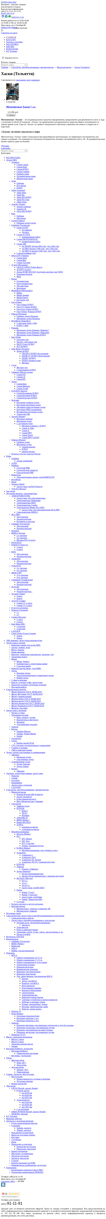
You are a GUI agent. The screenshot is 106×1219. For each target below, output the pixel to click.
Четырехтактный (24, 528)
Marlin (19, 293)
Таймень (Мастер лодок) (22, 372)
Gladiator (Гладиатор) (20, 225)
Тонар (14, 381)
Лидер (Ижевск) (24, 871)
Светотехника (28, 993)
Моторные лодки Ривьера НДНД (31, 335)
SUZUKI (15, 587)
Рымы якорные (18, 652)
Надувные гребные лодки (28, 402)
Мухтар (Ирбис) (24, 834)
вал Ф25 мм (27, 1107)
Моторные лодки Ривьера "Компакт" (33, 330)
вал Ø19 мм (27, 1093)
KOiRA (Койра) (23, 848)
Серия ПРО (27, 433)
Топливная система (19, 715)
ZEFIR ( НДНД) (29, 358)
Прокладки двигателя (26, 1149)
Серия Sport (22, 167)
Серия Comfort (23, 172)
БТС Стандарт (28, 843)
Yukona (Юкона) (18, 440)
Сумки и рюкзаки (19, 680)
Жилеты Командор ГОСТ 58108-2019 (27, 703)
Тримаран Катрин (24, 274)
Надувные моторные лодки (29, 405)
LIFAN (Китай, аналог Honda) (24, 1088)
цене (28, 80)
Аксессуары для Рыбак (32, 897)
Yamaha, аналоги (24, 1128)
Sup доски (10, 491)
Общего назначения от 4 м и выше (32, 962)
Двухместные (22, 286)
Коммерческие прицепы (27, 969)
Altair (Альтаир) (18, 190)
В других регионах (19, 608)
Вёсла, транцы (17, 650)
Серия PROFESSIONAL (27, 239)
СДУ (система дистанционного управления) (30, 745)
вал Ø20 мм (27, 1095)
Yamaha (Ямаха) (24, 731)
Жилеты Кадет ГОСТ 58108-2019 (26, 701)
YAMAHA (16, 559)
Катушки (15, 1137)
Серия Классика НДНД (27, 398)
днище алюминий (24, 461)
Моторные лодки (24, 421)
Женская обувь (17, 1060)
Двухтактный (22, 526)
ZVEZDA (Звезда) (19, 391)
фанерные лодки (24, 757)
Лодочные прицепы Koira (28, 1016)
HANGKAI (16, 542)
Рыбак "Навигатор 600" (32, 899)
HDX (13, 552)
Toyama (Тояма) (18, 594)
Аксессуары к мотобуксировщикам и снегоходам (33, 920)
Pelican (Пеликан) (19, 314)
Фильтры (21, 722)
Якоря (14, 659)
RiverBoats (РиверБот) (21, 321)
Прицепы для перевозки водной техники (35, 1030)
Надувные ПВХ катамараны (29, 409)
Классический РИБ (25, 472)
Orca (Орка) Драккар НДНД (29, 311)
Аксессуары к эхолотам (21, 785)
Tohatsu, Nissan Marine (26, 734)
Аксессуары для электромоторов (31, 498)
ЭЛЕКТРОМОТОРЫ (20, 496)
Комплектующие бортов (32, 997)
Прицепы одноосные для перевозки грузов (36, 1028)
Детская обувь (17, 1067)
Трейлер (15, 1023)
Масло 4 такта (17, 1042)
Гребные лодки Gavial (26, 223)
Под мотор (21, 186)
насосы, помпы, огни (20, 647)
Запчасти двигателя (20, 1158)
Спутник (20, 902)
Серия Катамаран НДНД (27, 393)
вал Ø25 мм (27, 1098)
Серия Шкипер (23, 386)
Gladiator (15, 458)
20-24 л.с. (26, 885)
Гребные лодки (23, 442)
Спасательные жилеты (16, 689)
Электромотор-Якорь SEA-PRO (30, 507)
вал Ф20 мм (27, 1105)
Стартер (14, 1161)
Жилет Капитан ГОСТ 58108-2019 (26, 692)
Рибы (8, 456)
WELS (14, 948)
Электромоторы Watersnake (29, 500)
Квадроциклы (12, 939)
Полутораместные (25, 283)
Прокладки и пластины (21, 1144)
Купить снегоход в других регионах (27, 904)
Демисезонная (23, 1072)
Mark (19, 276)
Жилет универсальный (21, 696)
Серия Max (21, 260)
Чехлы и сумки (18, 713)
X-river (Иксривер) (19, 265)
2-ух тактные (22, 575)
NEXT (24, 813)
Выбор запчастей (18, 1084)
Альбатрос (21, 853)
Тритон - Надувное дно (27, 342)
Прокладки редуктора (26, 1147)
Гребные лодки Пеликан (27, 316)
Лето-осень (21, 1065)
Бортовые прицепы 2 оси (28, 1021)
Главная (4, 67)
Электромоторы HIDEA (27, 512)
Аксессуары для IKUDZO (33, 888)
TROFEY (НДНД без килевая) (35, 353)
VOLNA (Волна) (18, 489)
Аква (13, 181)
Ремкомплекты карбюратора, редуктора (28, 1165)
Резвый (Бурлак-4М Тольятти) (30, 794)
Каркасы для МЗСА (30, 983)
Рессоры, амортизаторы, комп (35, 1007)
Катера (14, 769)
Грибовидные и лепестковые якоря (32, 664)
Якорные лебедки (14, 1119)
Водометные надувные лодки (30, 412)
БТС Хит (26, 841)
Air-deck (25, 232)
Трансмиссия (22, 927)
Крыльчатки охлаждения (22, 1133)
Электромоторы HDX (26, 503)
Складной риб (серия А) (27, 470)
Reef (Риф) (16, 337)
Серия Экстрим (23, 263)
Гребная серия (23, 174)
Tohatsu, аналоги (24, 1130)
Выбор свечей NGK (25, 743)
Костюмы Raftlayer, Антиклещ (19, 1049)
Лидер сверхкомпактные (32, 874)
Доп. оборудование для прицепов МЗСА (34, 976)
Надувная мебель (18, 687)
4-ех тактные (22, 577)
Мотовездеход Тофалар (27, 911)
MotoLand (15, 946)
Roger (13, 482)
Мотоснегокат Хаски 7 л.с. (21, 106)
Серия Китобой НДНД (27, 395)
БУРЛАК (20, 808)
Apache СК (21, 209)
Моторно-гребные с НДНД (34, 426)
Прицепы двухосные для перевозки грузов (35, 1032)
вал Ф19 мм (27, 1102)
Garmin (14, 778)
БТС (18, 836)
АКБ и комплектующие (21, 750)
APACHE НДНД (24, 211)
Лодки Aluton (22, 766)
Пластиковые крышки (31, 988)
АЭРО (14, 463)
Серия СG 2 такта (24, 603)
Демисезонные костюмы (27, 1053)
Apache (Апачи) (18, 204)
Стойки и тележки (19, 748)
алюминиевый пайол (31, 237)
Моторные (21, 218)
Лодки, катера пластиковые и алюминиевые (25, 752)
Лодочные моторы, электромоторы (21, 493)
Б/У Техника (11, 51)
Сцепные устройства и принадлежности (39, 1000)
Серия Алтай (22, 388)
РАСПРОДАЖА (13, 158)
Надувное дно (23, 300)
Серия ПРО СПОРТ (30, 437)
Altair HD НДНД (24, 197)
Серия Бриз (22, 384)
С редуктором (23, 1109)
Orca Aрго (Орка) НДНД (27, 309)
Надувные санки (13, 913)
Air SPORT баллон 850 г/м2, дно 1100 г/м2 (40, 246)
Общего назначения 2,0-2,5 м (29, 958)
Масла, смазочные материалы (19, 1037)
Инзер (14, 279)
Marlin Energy (22, 297)
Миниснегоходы (64, 67)
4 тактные (21, 629)
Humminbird (16, 783)
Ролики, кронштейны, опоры (34, 1004)
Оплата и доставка (14, 42)
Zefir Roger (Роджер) (20, 349)
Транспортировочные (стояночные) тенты (35, 675)
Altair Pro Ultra (23, 200)
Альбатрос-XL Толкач (31, 860)
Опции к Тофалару (30, 869)
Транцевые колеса (19, 657)
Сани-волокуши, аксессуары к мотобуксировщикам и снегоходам (35, 916)
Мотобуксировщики (20, 832)
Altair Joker (21, 193)
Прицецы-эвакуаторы (26, 974)
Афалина (15, 755)
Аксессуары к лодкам (15, 643)
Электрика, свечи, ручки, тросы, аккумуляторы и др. (40, 932)
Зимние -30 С (22, 1070)
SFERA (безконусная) (31, 360)
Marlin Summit (23, 295)
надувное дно (23, 339)
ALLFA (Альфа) (18, 601)
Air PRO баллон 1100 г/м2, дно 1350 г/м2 (40, 249)
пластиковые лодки (25, 759)
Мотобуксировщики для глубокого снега (40, 850)
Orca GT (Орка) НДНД (27, 307)
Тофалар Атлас (23, 806)
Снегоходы (16, 804)
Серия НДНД (22, 169)
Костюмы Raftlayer (19, 1051)
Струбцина (16, 1140)
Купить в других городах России (25, 454)
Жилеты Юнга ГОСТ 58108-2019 (26, 699)
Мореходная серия (25, 179)
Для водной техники (26, 965)
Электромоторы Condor (27, 505)
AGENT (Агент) (24, 269)
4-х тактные (22, 538)
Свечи (14, 741)
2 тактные (21, 626)
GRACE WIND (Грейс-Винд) (29, 267)
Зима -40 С (21, 1063)
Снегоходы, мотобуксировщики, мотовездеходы (32, 67)
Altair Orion (21, 202)
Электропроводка (29, 995)
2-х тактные (22, 535)
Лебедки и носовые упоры (33, 1002)
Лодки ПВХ (11, 160)
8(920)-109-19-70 (7, 13)
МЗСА (14, 955)
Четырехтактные (24, 519)
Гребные (20, 183)
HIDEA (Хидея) (18, 533)
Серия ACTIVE (23, 235)
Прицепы (10, 953)
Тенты (14, 671)
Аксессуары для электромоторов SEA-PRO (41, 510)
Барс (13, 214)
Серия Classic (22, 165)
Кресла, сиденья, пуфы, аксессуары (27, 682)
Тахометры (16, 738)
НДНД (19, 188)
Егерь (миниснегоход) (26, 799)
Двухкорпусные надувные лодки (31, 407)
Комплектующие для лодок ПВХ (25, 645)
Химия (14, 1046)
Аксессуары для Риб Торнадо (29, 486)
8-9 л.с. (25, 881)
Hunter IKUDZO (24, 822)
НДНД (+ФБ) (22, 325)
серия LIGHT (22, 228)
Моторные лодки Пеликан (28, 318)
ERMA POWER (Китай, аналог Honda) (28, 1112)
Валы (13, 1142)
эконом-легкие (28, 451)
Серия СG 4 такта (24, 605)
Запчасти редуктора (20, 1156)
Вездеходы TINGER (15, 937)
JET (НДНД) (22, 346)
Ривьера (14, 328)
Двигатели (11, 1086)
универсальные (28, 447)
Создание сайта (8, 1181)
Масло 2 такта (17, 1039)
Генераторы (11, 1168)
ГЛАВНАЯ (11, 37)
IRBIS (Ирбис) (23, 820)
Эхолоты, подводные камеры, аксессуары (24, 773)
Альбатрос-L (27, 855)
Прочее (25, 979)
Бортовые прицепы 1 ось (28, 1018)
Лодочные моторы (25, 1081)
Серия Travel (27, 435)
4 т (18, 615)
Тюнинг (14, 727)
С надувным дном (25, 423)
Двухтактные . (23, 589)
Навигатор (16, 475)
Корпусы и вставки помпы (23, 1135)
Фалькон (25, 815)
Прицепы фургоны (25, 967)
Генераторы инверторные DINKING (27, 1172)
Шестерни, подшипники (22, 1154)
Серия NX (21, 374)
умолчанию (21, 80)
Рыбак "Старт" (28, 892)
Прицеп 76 (16, 1011)
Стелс (14, 365)
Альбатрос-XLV (29, 857)
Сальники (15, 1126)
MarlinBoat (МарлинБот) (22, 290)
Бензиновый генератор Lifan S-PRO (27, 1170)
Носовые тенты (23, 673)
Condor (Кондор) (18, 617)
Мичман (25, 363)
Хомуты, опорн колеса (31, 1009)
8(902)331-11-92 (17, 17)
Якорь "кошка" (23, 661)
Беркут (25, 811)
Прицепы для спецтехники (28, 972)
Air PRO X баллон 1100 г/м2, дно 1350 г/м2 (41, 251)
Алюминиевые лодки (20, 762)
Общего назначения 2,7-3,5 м (29, 960)
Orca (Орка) (16, 302)
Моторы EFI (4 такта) (26, 540)
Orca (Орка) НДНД (25, 304)
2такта (19, 596)
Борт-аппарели (28, 986)
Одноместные (23, 281)
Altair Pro (21, 195)
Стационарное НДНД (26, 370)
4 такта (20, 549)
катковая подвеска (30, 827)
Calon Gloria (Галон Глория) (23, 633)
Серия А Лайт (28, 428)
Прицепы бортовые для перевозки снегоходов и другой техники (45, 1025)
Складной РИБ (23, 468)
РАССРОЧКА (12, 44)
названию (35, 80)
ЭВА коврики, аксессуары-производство (24, 640)
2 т (18, 612)
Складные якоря (24, 666)
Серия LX (21, 377)
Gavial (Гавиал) (18, 221)
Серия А (25, 430)
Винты (14, 729)
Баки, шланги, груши (26, 717)
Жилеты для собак (19, 708)
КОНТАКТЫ (12, 49)
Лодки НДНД (23, 351)
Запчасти (26, 925)
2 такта (20, 547)
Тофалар (20, 867)
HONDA (15, 531)
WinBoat (15, 465)
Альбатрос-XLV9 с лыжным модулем (38, 862)
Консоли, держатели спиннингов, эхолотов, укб (32, 654)
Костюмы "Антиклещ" (21, 1056)
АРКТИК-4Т (22, 818)
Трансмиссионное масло (22, 1044)
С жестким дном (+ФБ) (27, 323)
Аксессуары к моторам (16, 710)
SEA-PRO (15, 514)
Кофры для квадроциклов (22, 951)
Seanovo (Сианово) (19, 610)
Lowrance (15, 780)
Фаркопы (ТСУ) (18, 1035)
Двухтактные (22, 517)
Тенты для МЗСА (29, 981)
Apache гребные (24, 207)
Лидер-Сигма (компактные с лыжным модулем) (43, 876)
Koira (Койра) (17, 1014)
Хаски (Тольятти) (82, 67)
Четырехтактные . (24, 591)
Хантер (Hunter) (18, 416)
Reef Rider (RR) (18, 624)
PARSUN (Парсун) (19, 545)
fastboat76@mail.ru (9, 27)
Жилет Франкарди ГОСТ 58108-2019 (27, 706)
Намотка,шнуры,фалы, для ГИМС (26, 668)
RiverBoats (16, 479)
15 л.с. (24, 883)
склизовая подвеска (30, 829)
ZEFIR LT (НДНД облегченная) (36, 356)
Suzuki (19, 736)
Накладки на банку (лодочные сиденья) (28, 685)
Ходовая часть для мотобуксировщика (33, 923)
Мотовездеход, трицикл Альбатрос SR (33, 909)
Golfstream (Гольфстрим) (22, 580)
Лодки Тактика (23, 764)
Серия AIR (21, 244)
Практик (15, 776)
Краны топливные (19, 1151)
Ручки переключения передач (24, 1123)
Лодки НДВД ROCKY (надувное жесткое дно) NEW (40, 272)
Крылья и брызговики (31, 990)
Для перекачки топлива (27, 724)
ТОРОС (20, 825)
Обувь (9, 1058)
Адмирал (15, 162)
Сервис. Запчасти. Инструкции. (20, 1074)
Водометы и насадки (26, 521)
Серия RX (21, 379)
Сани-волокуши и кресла (22, 918)
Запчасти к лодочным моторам (19, 1121)
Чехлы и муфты (23, 934)
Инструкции (16, 1077)
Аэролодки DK (23, 414)
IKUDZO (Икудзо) (25, 878)
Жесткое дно (22, 367)
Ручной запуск (23, 1091)
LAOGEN (15, 631)
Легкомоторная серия (26, 176)
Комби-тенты (22, 678)
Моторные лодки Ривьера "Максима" (33, 332)
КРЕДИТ (10, 46)
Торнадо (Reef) (17, 484)
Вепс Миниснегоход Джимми (30, 801)
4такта (19, 598)
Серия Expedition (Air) (26, 253)
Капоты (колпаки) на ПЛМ (23, 1163)
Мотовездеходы (18, 906)
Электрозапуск (23, 1100)
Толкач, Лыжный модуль (33, 846)
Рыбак (19, 890)
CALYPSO (16, 787)
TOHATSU (16, 566)
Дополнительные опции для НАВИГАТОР (35, 477)
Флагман (15, 400)
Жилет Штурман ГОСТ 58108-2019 (27, 694)
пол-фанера (27, 230)
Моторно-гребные (25, 419)
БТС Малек (27, 839)
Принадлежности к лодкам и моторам (33, 1079)
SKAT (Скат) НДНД (25, 344)
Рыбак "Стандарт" (30, 895)
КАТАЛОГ (11, 39)
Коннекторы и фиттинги (27, 720)
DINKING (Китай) (19, 1114)
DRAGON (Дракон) (20, 256)
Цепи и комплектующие (27, 930)
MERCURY (16, 573)
